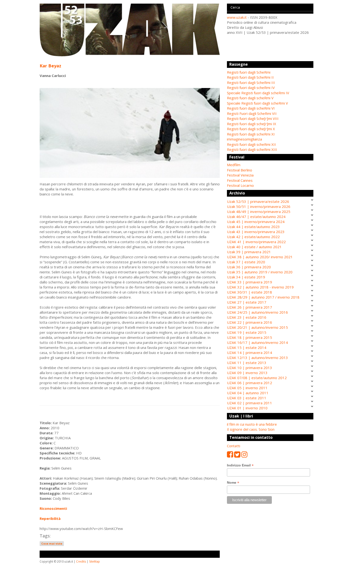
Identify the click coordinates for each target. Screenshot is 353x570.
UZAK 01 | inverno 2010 (247, 407)
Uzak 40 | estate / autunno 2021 (254, 246)
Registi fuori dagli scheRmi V (250, 97)
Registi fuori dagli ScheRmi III (251, 82)
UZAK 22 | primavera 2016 (249, 322)
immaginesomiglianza (244, 139)
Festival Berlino (239, 170)
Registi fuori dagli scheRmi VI (251, 108)
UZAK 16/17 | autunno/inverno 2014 (257, 342)
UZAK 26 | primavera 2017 (249, 307)
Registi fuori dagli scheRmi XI (251, 134)
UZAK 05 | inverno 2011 (247, 387)
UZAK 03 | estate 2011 (246, 397)
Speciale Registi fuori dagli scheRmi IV (258, 92)
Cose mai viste (51, 543)
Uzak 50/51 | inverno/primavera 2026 (258, 206)
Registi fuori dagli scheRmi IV (251, 87)
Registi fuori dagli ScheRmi (248, 72)
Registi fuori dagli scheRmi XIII (252, 149)
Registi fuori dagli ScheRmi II (250, 77)
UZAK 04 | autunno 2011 (247, 392)
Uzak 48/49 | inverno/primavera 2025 (258, 211)
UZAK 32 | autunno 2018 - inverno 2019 (260, 287)
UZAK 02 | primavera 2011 (249, 402)
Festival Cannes (240, 180)
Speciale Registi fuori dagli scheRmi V (257, 103)
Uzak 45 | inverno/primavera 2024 (256, 221)
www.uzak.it (237, 17)
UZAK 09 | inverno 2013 (247, 372)
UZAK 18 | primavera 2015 (249, 337)
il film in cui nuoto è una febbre (252, 424)
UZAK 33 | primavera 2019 (249, 282)
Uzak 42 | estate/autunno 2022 (253, 236)
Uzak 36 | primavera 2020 (249, 266)
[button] (270, 165)
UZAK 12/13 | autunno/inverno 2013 (257, 357)
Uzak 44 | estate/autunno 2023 (253, 226)
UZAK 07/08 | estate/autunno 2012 (257, 377)
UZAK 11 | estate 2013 (246, 362)
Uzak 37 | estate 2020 (246, 261)
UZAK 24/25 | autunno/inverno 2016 (257, 312)
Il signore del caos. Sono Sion (250, 429)
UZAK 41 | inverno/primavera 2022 (256, 241)
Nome (233, 482)
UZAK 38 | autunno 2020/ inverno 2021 (260, 256)
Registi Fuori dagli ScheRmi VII (252, 113)
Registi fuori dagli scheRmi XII (251, 144)
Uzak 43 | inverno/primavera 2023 (256, 231)
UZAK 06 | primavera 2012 (249, 382)
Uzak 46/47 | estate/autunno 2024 (256, 216)
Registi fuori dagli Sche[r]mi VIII (253, 118)
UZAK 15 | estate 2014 (246, 347)
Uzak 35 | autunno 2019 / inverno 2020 (259, 272)
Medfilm (233, 164)
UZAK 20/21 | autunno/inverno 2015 (257, 327)
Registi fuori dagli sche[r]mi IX (251, 123)
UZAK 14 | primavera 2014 (249, 352)
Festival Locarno (240, 185)
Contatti (233, 445)
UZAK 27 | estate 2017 (246, 302)
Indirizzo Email (240, 465)
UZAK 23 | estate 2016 (246, 317)
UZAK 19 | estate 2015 (246, 332)
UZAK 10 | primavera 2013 (249, 367)
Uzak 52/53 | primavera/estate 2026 (258, 201)
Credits (81, 561)
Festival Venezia (240, 175)
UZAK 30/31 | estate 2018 (249, 292)
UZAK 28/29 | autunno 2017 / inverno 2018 (263, 297)
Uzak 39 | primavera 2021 (249, 251)
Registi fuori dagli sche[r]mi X (251, 128)
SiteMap (94, 561)
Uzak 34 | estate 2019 (246, 277)
